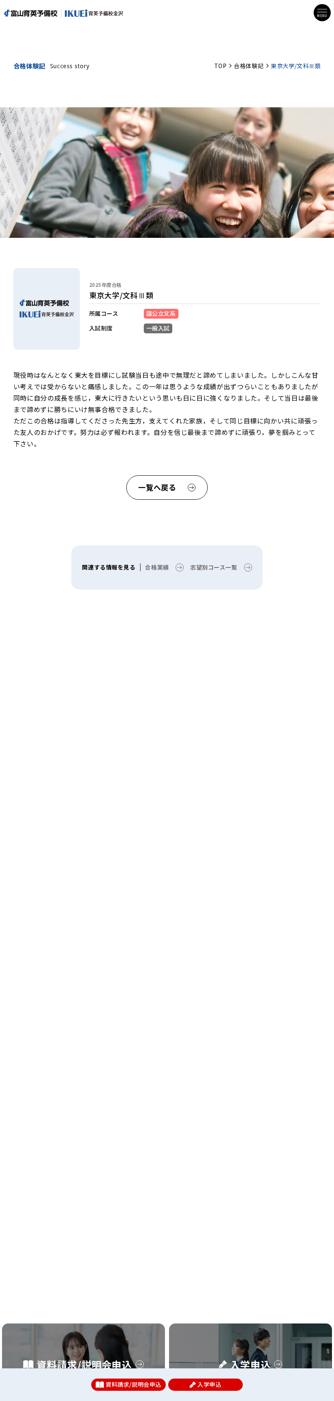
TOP (220, 66)
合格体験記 (249, 66)
